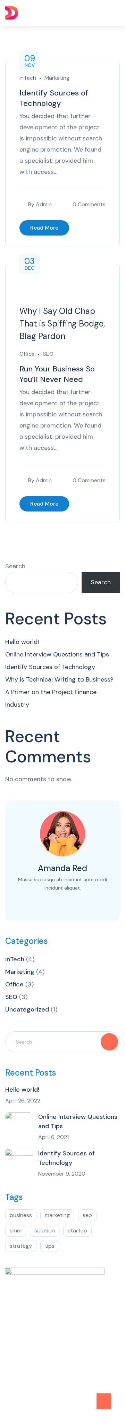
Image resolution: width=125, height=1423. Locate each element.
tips (50, 1245)
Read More (44, 227)
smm (16, 1230)
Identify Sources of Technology (53, 98)
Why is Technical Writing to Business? (59, 679)
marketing (57, 1215)
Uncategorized (27, 1009)
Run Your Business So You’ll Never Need (57, 374)
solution (44, 1230)
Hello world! (22, 642)
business (21, 1215)
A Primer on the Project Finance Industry (51, 698)
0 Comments (89, 204)
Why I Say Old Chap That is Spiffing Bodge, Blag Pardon (62, 323)
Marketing (56, 78)
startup (77, 1230)
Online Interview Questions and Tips (57, 654)
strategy (21, 1245)
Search (15, 566)
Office (27, 353)
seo (87, 1215)
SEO (48, 353)
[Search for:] (62, 1041)
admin (44, 204)
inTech (27, 78)
